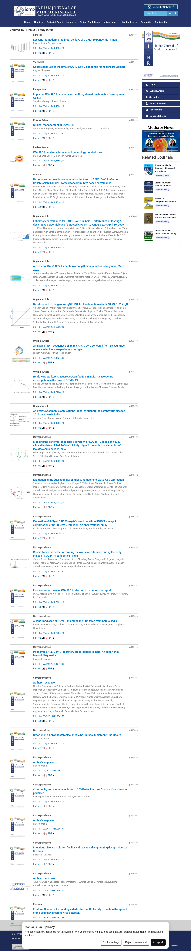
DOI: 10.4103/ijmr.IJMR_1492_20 (48, 75)
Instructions (109, 22)
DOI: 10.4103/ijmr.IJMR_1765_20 (48, 801)
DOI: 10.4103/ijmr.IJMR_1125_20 (48, 358)
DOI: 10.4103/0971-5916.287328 (48, 917)
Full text (37, 52)
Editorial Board (55, 22)
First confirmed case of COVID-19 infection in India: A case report (72, 590)
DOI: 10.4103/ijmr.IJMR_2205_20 (48, 633)
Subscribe (146, 22)
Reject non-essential (136, 942)
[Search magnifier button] (175, 13)
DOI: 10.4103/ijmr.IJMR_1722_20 (48, 285)
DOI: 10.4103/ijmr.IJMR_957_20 (48, 133)
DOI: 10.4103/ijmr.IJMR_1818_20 (48, 202)
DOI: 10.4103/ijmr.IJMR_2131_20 (48, 602)
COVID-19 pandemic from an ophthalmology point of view (67, 152)
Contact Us (161, 22)
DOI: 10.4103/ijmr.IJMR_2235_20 (48, 502)
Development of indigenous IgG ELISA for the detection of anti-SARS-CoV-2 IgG (80, 304)
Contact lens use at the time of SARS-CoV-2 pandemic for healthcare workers (79, 66)
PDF (50, 52)
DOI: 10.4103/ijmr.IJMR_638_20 (48, 571)
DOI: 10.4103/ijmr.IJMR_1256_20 (48, 533)
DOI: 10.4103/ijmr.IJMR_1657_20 (48, 859)
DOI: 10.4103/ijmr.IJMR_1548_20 (48, 664)
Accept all (158, 942)
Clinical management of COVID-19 (53, 124)
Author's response (43, 762)
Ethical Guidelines (90, 22)
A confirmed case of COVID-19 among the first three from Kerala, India (75, 620)
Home (27, 22)
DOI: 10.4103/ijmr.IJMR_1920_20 (48, 106)
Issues (69, 22)
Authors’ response (44, 682)
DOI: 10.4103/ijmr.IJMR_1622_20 (48, 743)
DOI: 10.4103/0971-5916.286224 (48, 890)
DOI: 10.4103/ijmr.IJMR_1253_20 (48, 461)
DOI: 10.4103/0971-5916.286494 (48, 829)
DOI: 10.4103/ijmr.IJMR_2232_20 (48, 327)
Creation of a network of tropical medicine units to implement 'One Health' (77, 734)
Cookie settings (111, 942)
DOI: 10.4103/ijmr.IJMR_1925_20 (48, 48)
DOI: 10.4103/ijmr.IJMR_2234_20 (48, 392)
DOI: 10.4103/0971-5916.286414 (48, 770)
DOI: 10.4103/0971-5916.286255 (48, 716)
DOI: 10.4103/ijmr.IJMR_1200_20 (48, 423)
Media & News (130, 22)
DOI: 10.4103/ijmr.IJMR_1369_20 (48, 160)
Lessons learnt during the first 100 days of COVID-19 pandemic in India (75, 39)
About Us (38, 22)
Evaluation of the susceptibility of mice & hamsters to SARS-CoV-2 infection (78, 479)
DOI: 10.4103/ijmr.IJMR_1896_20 (48, 247)
